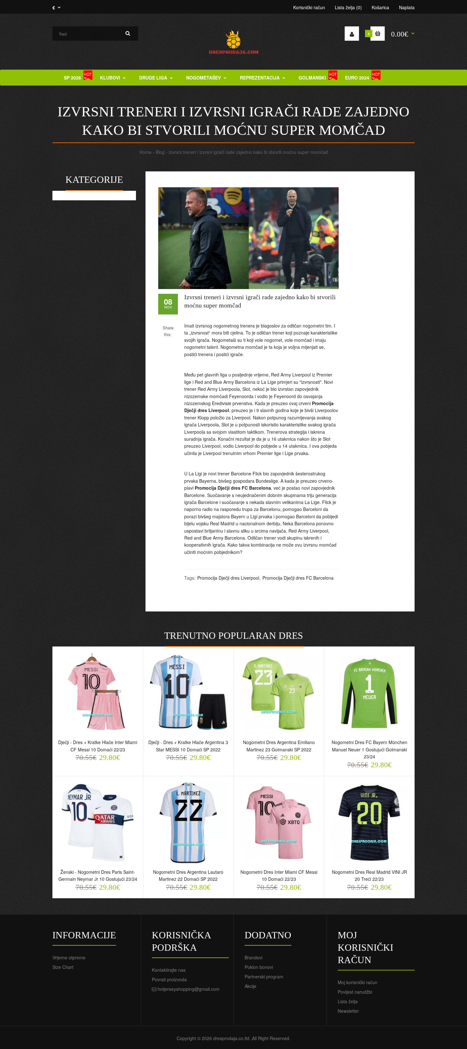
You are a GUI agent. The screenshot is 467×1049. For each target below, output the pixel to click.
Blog (160, 152)
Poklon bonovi (259, 967)
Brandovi (253, 957)
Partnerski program (264, 976)
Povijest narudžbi (355, 992)
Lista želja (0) (348, 7)
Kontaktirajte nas (169, 970)
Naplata (407, 7)
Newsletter (348, 1011)
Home (145, 152)
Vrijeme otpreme (68, 957)
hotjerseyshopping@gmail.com (189, 989)
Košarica (380, 7)
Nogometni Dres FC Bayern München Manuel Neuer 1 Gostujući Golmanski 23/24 (369, 749)
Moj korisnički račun (357, 982)
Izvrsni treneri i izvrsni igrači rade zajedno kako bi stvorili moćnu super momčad (248, 152)
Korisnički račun (309, 7)
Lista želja (348, 1001)
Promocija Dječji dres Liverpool (228, 578)
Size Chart (62, 967)
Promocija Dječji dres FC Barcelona (233, 488)
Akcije (250, 986)
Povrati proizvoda (169, 979)
